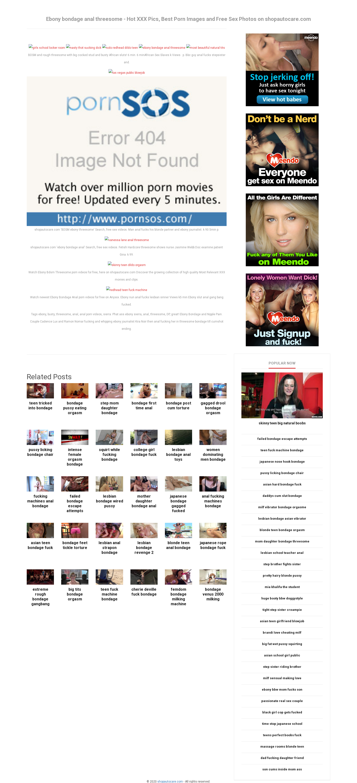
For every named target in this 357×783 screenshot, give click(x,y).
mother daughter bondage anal (144, 501)
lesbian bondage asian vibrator (282, 518)
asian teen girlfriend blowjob (282, 621)
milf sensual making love (282, 678)
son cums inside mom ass (282, 769)
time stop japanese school (282, 724)
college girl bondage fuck (144, 452)
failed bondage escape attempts (75, 503)
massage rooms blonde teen (282, 746)
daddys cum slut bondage (282, 496)
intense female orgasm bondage (75, 457)
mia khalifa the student (282, 587)
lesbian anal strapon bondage (109, 548)
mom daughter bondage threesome (282, 541)
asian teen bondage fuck (40, 545)
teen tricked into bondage (40, 405)
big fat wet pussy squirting (282, 644)
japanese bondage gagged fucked (178, 503)
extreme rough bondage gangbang (40, 596)
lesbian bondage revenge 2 (144, 548)
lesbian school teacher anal (282, 553)
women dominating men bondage (213, 454)
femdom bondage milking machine (178, 596)
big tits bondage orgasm (75, 594)
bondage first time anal (144, 405)
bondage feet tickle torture (74, 545)
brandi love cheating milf (282, 632)
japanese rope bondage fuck (213, 545)
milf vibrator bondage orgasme (282, 507)
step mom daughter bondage (109, 408)
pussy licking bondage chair (40, 452)
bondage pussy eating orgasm (74, 408)
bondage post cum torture (178, 405)
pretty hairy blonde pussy (282, 575)
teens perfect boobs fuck (282, 735)
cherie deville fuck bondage (144, 592)
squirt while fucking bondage (109, 454)
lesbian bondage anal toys (178, 454)
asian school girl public (282, 655)
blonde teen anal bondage (178, 545)
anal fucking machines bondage (213, 501)
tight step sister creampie (282, 610)
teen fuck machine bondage (109, 594)
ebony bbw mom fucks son (282, 689)
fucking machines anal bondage (40, 501)
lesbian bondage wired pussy (109, 501)
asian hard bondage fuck (282, 484)
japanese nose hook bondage (282, 461)
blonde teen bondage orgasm (282, 530)
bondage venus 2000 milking (213, 594)
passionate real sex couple (282, 701)
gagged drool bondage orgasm (213, 408)
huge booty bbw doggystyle (282, 598)
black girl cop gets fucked (282, 712)
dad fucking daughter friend (282, 758)
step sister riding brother (282, 667)
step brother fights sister (282, 564)
